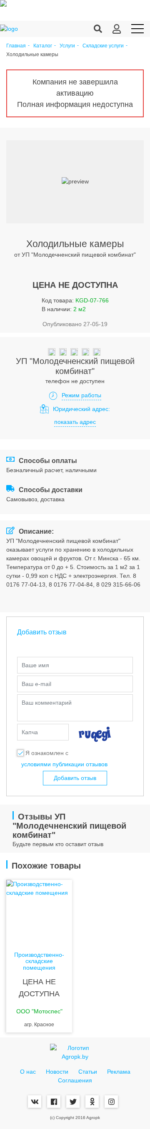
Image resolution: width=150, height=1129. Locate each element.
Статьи (87, 1071)
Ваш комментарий (47, 702)
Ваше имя (35, 665)
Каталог (42, 46)
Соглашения (75, 1080)
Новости (57, 1071)
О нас (28, 1071)
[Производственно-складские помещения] (39, 913)
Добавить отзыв (75, 778)
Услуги (67, 46)
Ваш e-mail (36, 684)
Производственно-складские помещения (39, 961)
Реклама (118, 1071)
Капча (30, 732)
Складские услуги (103, 46)
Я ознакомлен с (46, 753)
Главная (16, 46)
